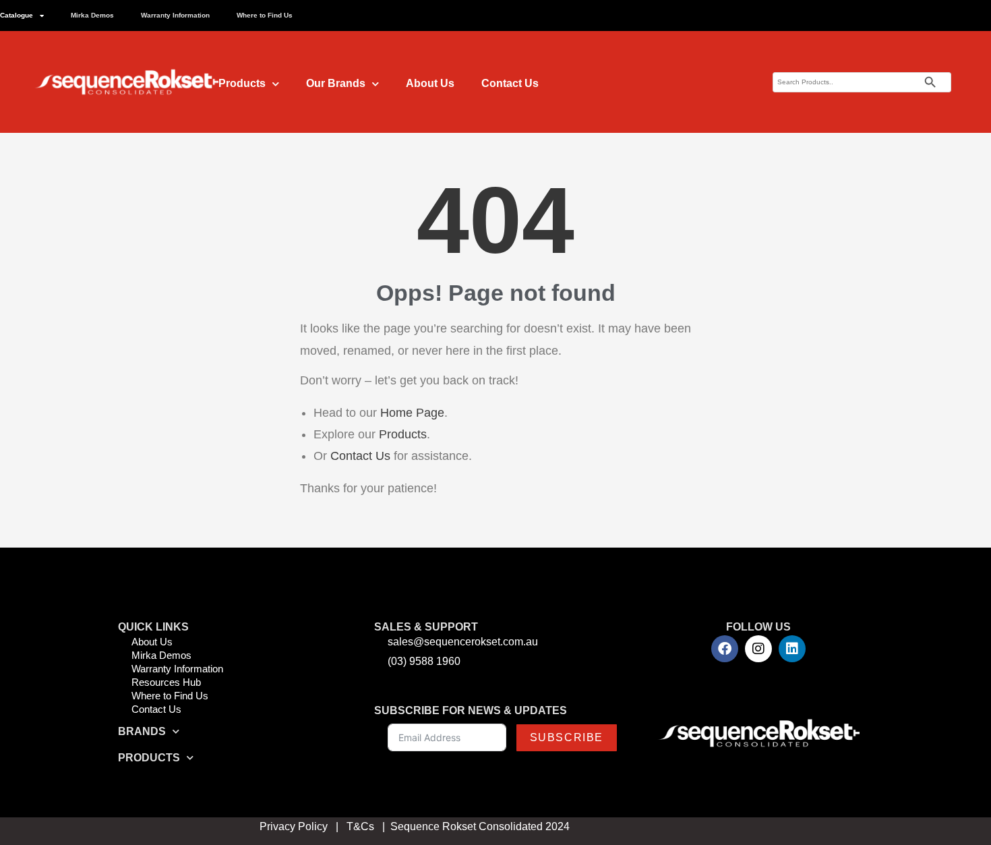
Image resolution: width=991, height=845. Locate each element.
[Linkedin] (792, 648)
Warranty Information (175, 15)
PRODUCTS (149, 757)
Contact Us (510, 83)
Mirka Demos (92, 15)
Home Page (412, 412)
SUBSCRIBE (566, 737)
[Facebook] (724, 648)
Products (242, 83)
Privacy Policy (294, 826)
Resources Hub (166, 682)
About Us (430, 83)
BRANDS (142, 731)
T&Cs (360, 826)
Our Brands (335, 83)
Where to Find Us (265, 15)
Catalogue (16, 15)
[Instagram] (758, 648)
